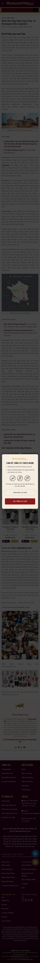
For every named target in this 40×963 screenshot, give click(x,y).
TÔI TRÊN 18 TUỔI (20, 501)
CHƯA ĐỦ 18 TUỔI (20, 492)
